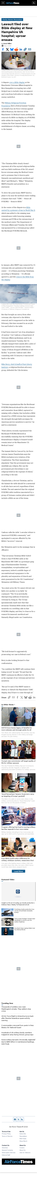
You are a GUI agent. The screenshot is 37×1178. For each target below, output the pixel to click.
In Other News (7, 705)
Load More (18, 871)
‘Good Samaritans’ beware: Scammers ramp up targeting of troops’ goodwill (17, 795)
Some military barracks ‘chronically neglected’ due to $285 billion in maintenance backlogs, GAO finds (18, 1041)
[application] (18, 891)
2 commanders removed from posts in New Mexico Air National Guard (17, 1026)
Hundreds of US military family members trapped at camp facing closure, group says (17, 1033)
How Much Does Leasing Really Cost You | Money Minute (24, 929)
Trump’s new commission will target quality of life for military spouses (18, 762)
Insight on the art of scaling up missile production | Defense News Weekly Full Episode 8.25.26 (18, 904)
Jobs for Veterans (25, 1152)
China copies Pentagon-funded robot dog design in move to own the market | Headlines (24, 920)
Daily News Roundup (12, 19)
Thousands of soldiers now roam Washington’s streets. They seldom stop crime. (16, 1009)
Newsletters (23, 1136)
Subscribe (23, 1134)
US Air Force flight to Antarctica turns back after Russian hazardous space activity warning (17, 1018)
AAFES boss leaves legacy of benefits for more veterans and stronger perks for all (16, 729)
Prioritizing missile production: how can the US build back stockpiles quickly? (24, 910)
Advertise (5, 1148)
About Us (22, 1150)
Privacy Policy (6, 1134)
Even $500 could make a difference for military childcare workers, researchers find (17, 859)
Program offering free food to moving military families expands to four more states (18, 828)
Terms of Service (7, 1136)
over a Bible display (17, 82)
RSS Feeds (23, 1139)
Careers (22, 1148)
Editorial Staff (6, 1155)
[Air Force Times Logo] (12, 3)
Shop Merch (23, 1141)
